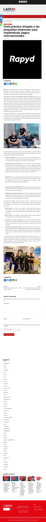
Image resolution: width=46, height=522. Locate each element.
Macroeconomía (7, 428)
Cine (4, 376)
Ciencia (5, 374)
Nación (5, 435)
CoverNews (29, 520)
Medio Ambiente (7, 430)
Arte (4, 372)
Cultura (5, 379)
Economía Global (7, 388)
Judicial (5, 424)
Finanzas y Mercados (8, 408)
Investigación (6, 421)
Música (5, 433)
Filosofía (5, 406)
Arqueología (6, 370)
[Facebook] (22, 2)
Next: (32, 288)
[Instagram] (20, 2)
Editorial (5, 390)
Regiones (5, 448)
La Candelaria (6, 426)
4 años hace (6, 38)
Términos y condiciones (38, 509)
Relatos (5, 451)
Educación (6, 392)
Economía (5, 24)
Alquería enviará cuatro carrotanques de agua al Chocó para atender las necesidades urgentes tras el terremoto (31, 487)
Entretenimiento (7, 399)
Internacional (6, 419)
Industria (5, 415)
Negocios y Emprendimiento (9, 439)
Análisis (5, 365)
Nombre (5, 318)
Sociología (6, 462)
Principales (6, 446)
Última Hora (6, 466)
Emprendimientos (7, 397)
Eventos (5, 401)
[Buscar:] (6, 509)
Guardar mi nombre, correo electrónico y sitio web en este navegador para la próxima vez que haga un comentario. (22, 325)
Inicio (35, 504)
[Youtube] (26, 2)
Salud (5, 455)
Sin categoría (10, 24)
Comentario (6, 303)
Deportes (5, 381)
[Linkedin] (10, 84)
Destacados (6, 383)
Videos (5, 469)
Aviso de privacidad (37, 506)
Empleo (5, 394)
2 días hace (22, 495)
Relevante (6, 453)
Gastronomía (6, 410)
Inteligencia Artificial (8, 417)
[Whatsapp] (16, 84)
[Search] (42, 16)
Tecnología (6, 464)
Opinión (5, 442)
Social (5, 460)
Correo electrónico (27, 318)
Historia (5, 412)
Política (5, 444)
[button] (4, 16)
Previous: (12, 288)
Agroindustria (6, 363)
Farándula (6, 403)
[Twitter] (24, 2)
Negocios (5, 437)
